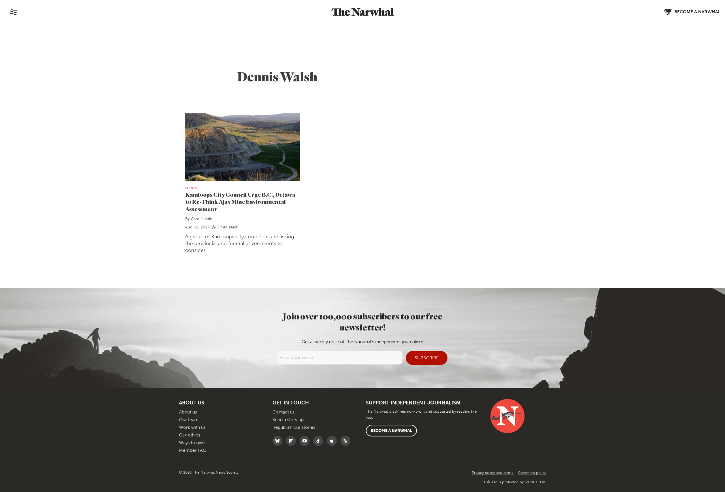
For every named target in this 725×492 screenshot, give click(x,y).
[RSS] (346, 441)
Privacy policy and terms (493, 472)
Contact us (283, 412)
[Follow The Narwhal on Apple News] (333, 441)
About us (188, 412)
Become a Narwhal (391, 430)
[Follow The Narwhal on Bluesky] (278, 441)
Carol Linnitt (202, 219)
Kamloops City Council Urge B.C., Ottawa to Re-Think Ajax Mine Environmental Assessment (240, 202)
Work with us (192, 427)
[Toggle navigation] (13, 11)
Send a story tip (288, 419)
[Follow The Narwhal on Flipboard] (292, 441)
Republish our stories (293, 427)
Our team (189, 419)
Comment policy (532, 472)
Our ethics (189, 435)
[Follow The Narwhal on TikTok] (319, 441)
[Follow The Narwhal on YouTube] (306, 441)
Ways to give (192, 442)
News (191, 188)
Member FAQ (192, 450)
